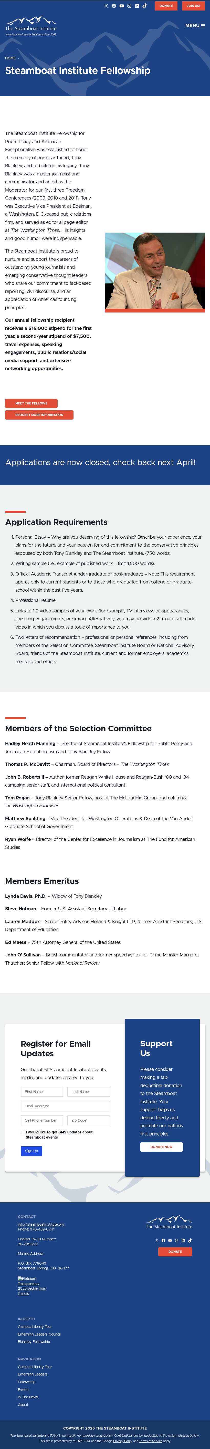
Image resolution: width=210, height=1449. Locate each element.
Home (10, 58)
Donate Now (162, 1147)
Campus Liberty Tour (35, 1327)
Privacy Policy (122, 1441)
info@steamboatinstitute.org (41, 1224)
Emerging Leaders (33, 1374)
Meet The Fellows (31, 403)
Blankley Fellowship (34, 1342)
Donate (166, 5)
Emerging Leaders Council (39, 1334)
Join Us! (193, 5)
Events (23, 1390)
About (23, 1405)
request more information (39, 414)
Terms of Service (150, 1441)
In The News (28, 1397)
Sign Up (31, 1151)
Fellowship (26, 1382)
